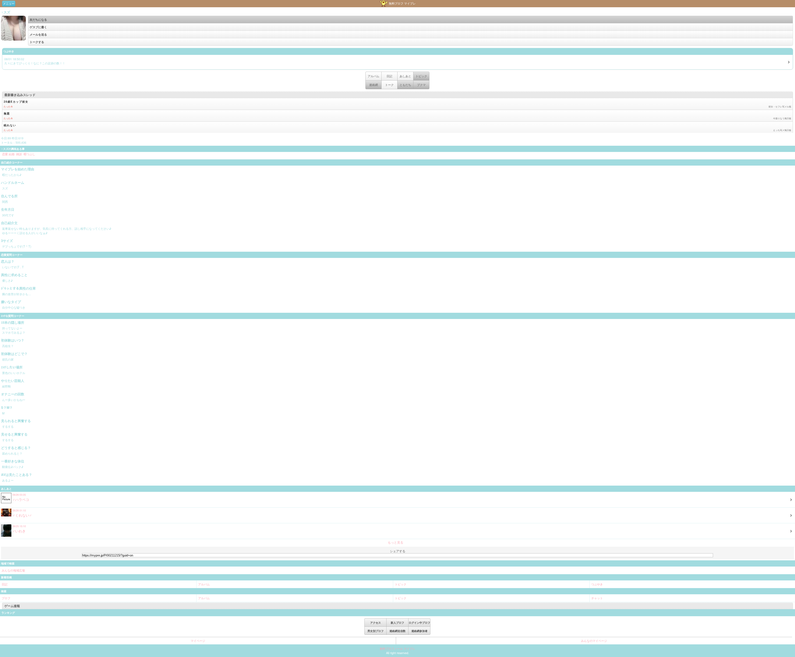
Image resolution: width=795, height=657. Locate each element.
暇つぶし (29, 154)
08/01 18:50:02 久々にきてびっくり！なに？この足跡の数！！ (34, 61)
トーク (389, 85)
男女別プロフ (375, 631)
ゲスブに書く (38, 27)
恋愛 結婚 (8, 154)
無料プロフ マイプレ (402, 3)
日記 (389, 76)
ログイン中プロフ (419, 623)
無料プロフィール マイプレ (397, 648)
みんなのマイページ (594, 641)
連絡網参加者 (419, 631)
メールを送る (38, 34)
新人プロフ (397, 623)
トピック (400, 584)
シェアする (397, 551)
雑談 (19, 154)
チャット (597, 598)
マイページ (198, 641)
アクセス (375, 623)
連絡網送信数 (397, 631)
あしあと (405, 76)
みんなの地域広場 (13, 570)
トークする (37, 42)
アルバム (373, 76)
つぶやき (597, 584)
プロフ (6, 598)
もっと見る (395, 542)
